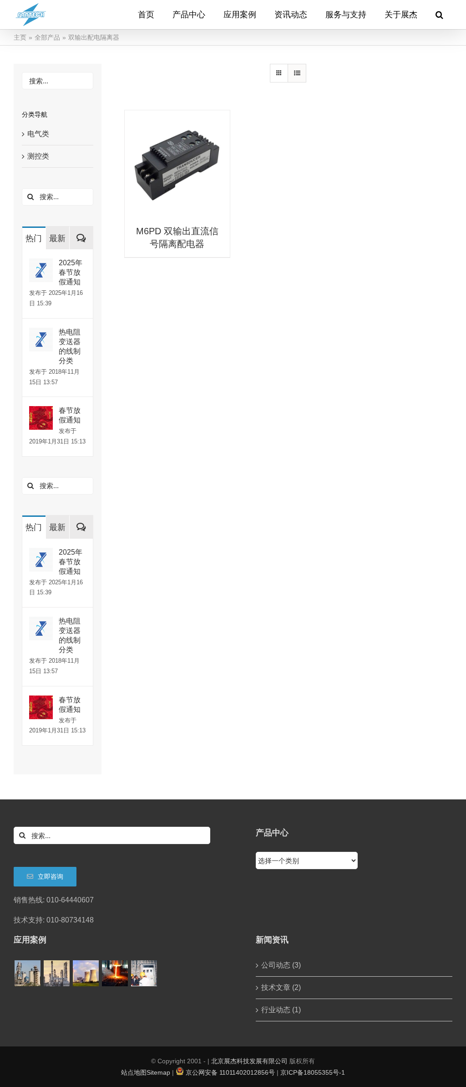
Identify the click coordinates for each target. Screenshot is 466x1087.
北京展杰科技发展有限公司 (249, 1061)
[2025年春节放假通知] (41, 264)
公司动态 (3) (281, 965)
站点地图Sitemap (145, 1072)
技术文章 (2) (281, 987)
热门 (33, 238)
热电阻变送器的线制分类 (70, 346)
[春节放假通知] (41, 412)
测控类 (38, 156)
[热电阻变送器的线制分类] (41, 334)
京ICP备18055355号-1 (312, 1072)
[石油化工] (56, 973)
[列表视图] (297, 73)
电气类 (38, 134)
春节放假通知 (70, 415)
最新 (57, 238)
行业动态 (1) (281, 1010)
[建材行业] (27, 973)
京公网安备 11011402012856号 (230, 1072)
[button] (439, 14)
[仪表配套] (143, 973)
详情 (177, 164)
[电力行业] (85, 973)
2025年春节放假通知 (70, 272)
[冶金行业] (114, 973)
